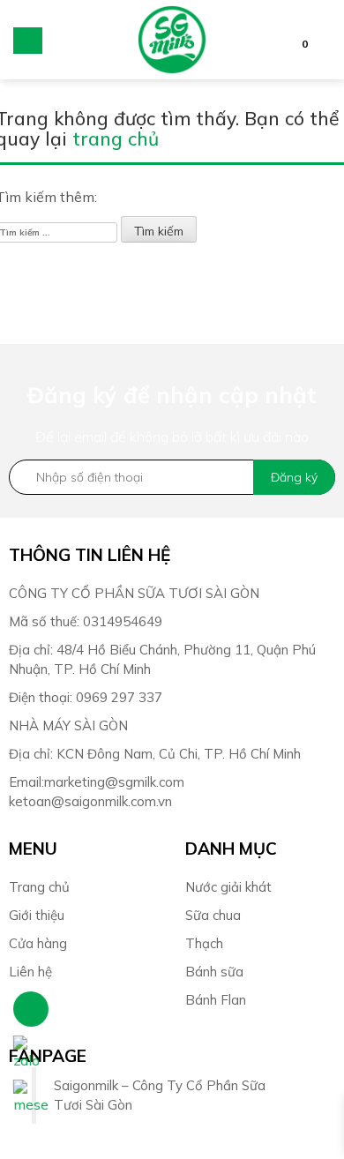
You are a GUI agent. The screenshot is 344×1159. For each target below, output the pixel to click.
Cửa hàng (38, 943)
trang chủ (115, 138)
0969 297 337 (119, 697)
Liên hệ (30, 971)
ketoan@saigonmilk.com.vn (90, 801)
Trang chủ (39, 887)
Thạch (204, 943)
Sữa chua (214, 915)
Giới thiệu (36, 915)
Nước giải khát (230, 887)
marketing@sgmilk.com (114, 782)
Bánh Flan (215, 999)
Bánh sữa (216, 971)
